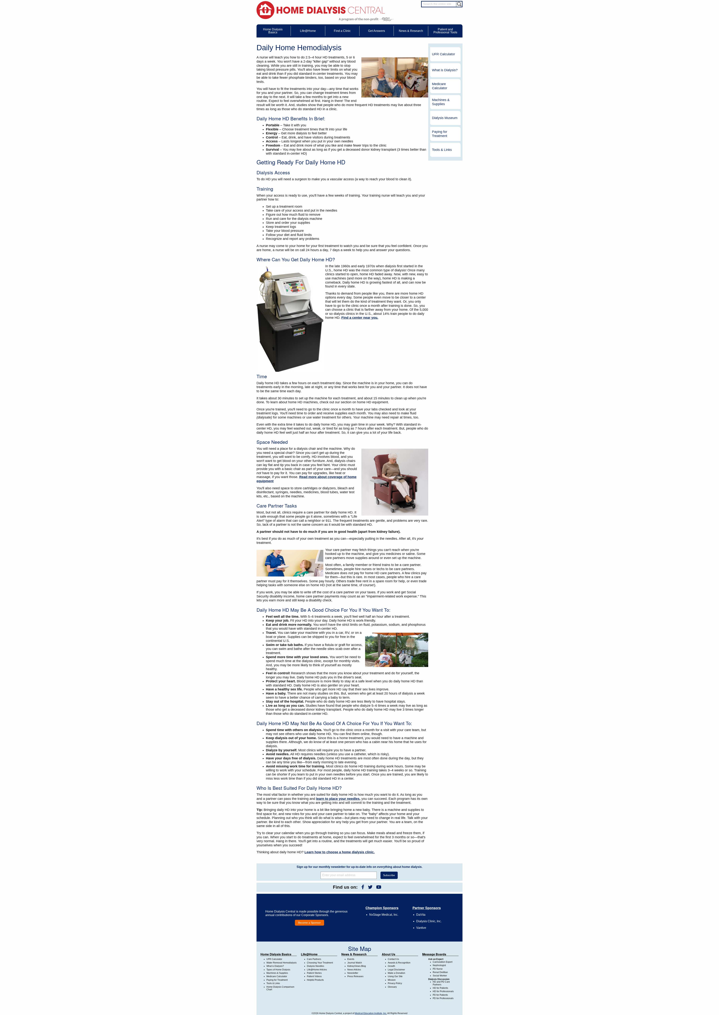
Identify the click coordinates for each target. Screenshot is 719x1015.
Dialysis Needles (315, 966)
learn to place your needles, (338, 799)
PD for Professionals (443, 998)
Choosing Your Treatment (320, 962)
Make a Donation (396, 973)
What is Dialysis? (445, 70)
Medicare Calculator (439, 86)
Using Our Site (395, 976)
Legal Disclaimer (396, 969)
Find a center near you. (359, 318)
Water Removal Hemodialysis (281, 962)
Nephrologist (439, 965)
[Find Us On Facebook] (362, 887)
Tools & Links (442, 150)
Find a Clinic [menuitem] (342, 30)
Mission (392, 980)
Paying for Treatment (439, 134)
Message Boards (434, 954)
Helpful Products (315, 980)
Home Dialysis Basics (275, 954)
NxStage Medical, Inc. (383, 914)
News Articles (354, 969)
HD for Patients (440, 988)
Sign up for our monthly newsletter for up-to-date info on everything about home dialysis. (359, 866)
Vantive (421, 927)
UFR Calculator (443, 54)
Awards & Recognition (399, 962)
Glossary (392, 987)
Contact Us (393, 959)
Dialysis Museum (444, 118)
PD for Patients (440, 995)
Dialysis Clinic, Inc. (429, 921)
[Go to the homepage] (321, 9)
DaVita (420, 914)
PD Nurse (438, 969)
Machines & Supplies (441, 102)
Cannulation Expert (442, 962)
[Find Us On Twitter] (370, 887)
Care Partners (314, 959)
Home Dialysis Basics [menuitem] (273, 31)
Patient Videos (314, 976)
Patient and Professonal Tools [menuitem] (445, 31)
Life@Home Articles (317, 969)
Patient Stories (314, 973)
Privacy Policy (395, 983)
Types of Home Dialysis (278, 969)
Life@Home (309, 954)
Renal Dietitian (440, 972)
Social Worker (440, 975)
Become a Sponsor (309, 922)
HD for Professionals (443, 991)
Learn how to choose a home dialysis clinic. (339, 852)
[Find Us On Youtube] (378, 887)
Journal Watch (354, 962)
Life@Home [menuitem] (308, 30)
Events (350, 959)
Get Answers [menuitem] (376, 30)
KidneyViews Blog (356, 966)
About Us (388, 954)
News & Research (354, 954)
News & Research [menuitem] (411, 30)
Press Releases (355, 976)
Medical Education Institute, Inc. (371, 1013)
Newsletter (352, 973)
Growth (391, 966)
